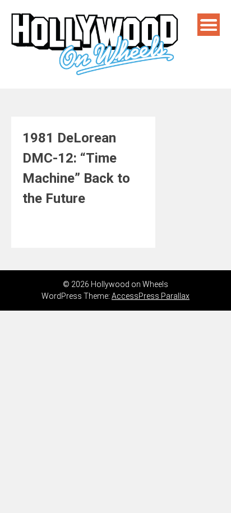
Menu (208, 24)
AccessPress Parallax (151, 296)
